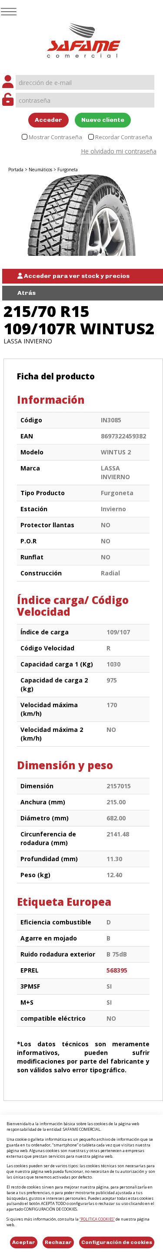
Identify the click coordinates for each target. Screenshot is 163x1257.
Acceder (48, 120)
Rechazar (58, 1242)
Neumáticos (40, 170)
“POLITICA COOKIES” (97, 1219)
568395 (116, 970)
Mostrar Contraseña (55, 137)
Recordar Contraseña (123, 137)
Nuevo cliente (102, 120)
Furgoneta (67, 170)
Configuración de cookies (116, 1242)
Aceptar (23, 1242)
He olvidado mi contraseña (118, 151)
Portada (15, 170)
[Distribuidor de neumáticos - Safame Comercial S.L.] (84, 37)
